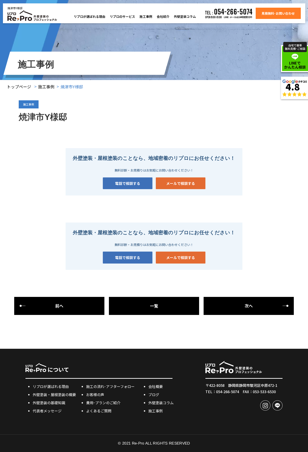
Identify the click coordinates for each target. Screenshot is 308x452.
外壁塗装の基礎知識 (49, 402)
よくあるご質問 (98, 410)
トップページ (19, 86)
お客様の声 (95, 394)
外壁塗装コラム (185, 16)
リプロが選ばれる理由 (89, 16)
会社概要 (155, 386)
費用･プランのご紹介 (103, 402)
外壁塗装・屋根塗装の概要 (54, 394)
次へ (249, 306)
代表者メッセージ (47, 410)
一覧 (154, 306)
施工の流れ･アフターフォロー (110, 386)
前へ (59, 306)
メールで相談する (180, 183)
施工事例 (146, 16)
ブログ (153, 394)
